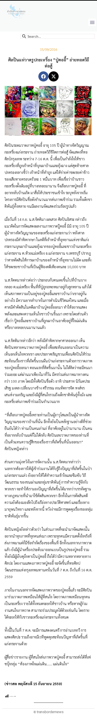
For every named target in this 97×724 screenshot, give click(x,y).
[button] (92, 22)
